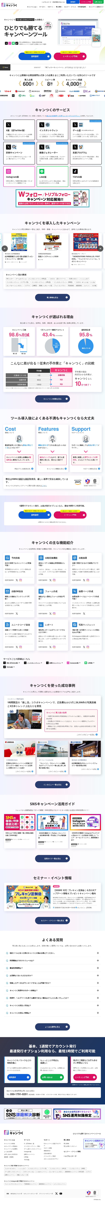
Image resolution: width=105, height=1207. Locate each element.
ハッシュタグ (22, 1168)
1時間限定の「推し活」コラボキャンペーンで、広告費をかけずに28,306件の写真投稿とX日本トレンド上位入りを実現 (51, 704)
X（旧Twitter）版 (29, 1143)
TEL (8, 1094)
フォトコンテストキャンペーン (13, 1184)
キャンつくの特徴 (9, 1143)
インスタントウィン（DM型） (77, 1168)
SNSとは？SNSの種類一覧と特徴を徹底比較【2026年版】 (19, 834)
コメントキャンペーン (59, 1184)
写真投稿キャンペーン (30, 1184)
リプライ (88, 1171)
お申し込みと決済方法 (10, 1154)
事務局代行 (47, 1151)
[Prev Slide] (5, 248)
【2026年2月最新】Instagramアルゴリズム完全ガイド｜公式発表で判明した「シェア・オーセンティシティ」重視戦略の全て (85, 836)
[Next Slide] (100, 248)
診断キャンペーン (29, 1154)
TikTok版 (26, 1160)
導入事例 (66, 1143)
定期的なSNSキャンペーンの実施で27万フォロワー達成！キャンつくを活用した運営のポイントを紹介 (19, 765)
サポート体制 (48, 1148)
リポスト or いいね (28, 1171)
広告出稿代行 (48, 1153)
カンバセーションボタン (56, 1171)
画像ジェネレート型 (22, 1175)
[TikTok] (16, 43)
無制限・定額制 (8, 1157)
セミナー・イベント (70, 7)
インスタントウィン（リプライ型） (37, 1168)
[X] (6, 43)
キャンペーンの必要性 (10, 1149)
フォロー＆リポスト (10, 1168)
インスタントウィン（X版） (32, 1146)
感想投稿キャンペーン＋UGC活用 (74, 1171)
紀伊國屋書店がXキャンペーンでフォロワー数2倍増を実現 (84, 764)
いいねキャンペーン (41, 1171)
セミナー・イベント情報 (72, 1151)
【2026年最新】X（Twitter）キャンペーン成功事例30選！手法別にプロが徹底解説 (52, 835)
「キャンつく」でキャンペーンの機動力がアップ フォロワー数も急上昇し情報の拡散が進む (52, 765)
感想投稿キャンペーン (45, 1184)
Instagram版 (27, 1151)
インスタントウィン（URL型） (58, 1168)
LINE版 (26, 1157)
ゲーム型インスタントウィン (32, 1149)
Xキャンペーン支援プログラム (52, 1144)
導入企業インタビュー (70, 1146)
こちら (44, 485)
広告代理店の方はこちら (58, 2)
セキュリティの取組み (10, 1146)
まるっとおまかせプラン (51, 1159)
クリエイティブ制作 (50, 1156)
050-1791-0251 (19, 1094)
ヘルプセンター (46, 2)
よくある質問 (8, 1151)
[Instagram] (9, 43)
